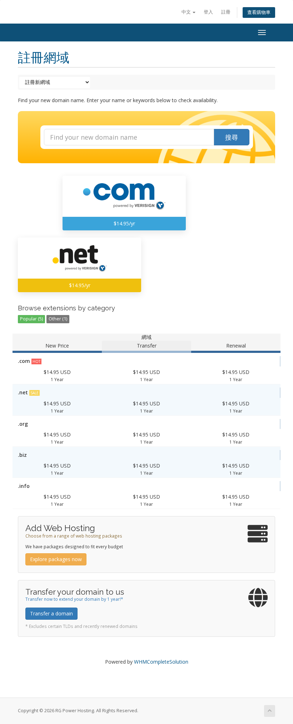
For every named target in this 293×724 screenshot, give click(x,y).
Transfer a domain (51, 613)
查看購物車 (258, 12)
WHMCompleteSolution (161, 661)
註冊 (225, 12)
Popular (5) (31, 319)
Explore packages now (56, 559)
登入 (208, 12)
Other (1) (58, 319)
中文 (187, 12)
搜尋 (231, 137)
